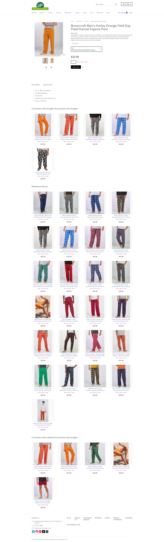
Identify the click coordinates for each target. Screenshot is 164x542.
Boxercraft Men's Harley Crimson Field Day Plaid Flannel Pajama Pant (69, 286)
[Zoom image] (64, 55)
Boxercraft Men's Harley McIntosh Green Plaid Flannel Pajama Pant (95, 468)
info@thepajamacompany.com (42, 528)
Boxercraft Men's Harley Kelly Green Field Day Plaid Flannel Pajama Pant (43, 390)
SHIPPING (128, 518)
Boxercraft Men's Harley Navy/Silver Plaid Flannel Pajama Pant (95, 286)
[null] (46, 67)
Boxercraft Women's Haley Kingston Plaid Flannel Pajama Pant (69, 355)
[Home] (40, 6)
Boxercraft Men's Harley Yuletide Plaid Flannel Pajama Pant (121, 320)
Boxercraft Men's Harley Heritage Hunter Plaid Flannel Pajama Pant (43, 285)
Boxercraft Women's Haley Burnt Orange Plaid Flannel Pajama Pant (43, 355)
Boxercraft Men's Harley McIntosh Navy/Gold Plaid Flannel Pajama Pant (95, 390)
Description (36, 85)
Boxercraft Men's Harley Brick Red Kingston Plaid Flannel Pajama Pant (95, 321)
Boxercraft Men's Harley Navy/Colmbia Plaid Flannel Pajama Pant (95, 217)
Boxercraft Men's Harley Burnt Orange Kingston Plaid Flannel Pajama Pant (69, 139)
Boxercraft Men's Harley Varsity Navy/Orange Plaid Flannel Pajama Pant (121, 390)
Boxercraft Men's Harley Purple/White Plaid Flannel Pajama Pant (121, 251)
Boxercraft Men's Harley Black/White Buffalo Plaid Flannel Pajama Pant (95, 139)
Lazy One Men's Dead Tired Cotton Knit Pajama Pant (43, 173)
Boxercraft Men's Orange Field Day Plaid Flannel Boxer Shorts (43, 320)
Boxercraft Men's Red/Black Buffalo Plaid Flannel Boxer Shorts (43, 502)
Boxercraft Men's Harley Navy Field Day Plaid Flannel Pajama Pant (43, 217)
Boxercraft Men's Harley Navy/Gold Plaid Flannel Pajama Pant (121, 286)
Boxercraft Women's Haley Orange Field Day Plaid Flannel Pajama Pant (43, 139)
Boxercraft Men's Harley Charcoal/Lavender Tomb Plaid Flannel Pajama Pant (69, 217)
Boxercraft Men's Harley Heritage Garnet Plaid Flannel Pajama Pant (95, 355)
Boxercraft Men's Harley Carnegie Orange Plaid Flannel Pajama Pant (43, 424)
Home (72, 21)
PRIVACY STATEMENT (117, 519)
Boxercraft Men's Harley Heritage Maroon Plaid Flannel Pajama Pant (95, 251)
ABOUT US (77, 519)
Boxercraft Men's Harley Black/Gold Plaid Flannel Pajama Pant (121, 217)
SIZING (107, 518)
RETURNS (98, 518)
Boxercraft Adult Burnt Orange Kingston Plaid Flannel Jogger (121, 355)
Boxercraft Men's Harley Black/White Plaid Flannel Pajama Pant (69, 390)
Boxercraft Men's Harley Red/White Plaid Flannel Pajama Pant (69, 321)
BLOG (69, 518)
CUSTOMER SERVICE (87, 519)
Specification (48, 85)
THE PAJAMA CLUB (73, 525)
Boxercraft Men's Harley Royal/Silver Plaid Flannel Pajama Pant (121, 139)
